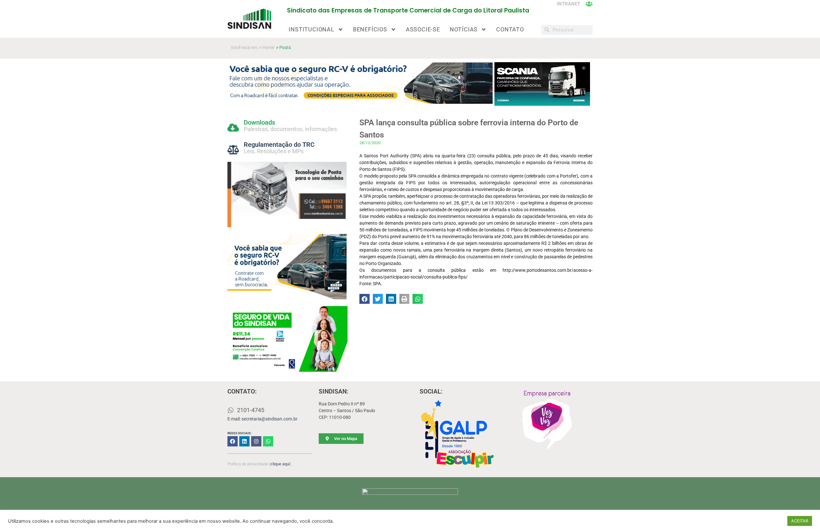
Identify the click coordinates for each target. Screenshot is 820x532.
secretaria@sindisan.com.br (270, 418)
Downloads (259, 122)
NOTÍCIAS (464, 29)
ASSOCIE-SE (423, 29)
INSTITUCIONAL (311, 29)
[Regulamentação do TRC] (233, 149)
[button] (364, 299)
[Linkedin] (244, 441)
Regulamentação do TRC (279, 144)
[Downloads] (233, 127)
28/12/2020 (370, 142)
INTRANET (568, 4)
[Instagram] (256, 441)
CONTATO (510, 29)
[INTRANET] (589, 3)
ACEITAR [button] (799, 520)
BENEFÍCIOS (370, 29)
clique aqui (280, 463)
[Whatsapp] (268, 441)
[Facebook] (232, 441)
